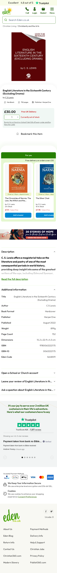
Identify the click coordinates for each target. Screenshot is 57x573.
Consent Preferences (27, 496)
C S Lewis (9, 97)
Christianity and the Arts (28, 26)
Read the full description (14, 279)
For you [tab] (28, 155)
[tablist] (28, 155)
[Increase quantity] (17, 117)
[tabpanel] (28, 190)
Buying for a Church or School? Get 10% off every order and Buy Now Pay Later (27, 123)
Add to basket (18, 215)
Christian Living (9, 26)
